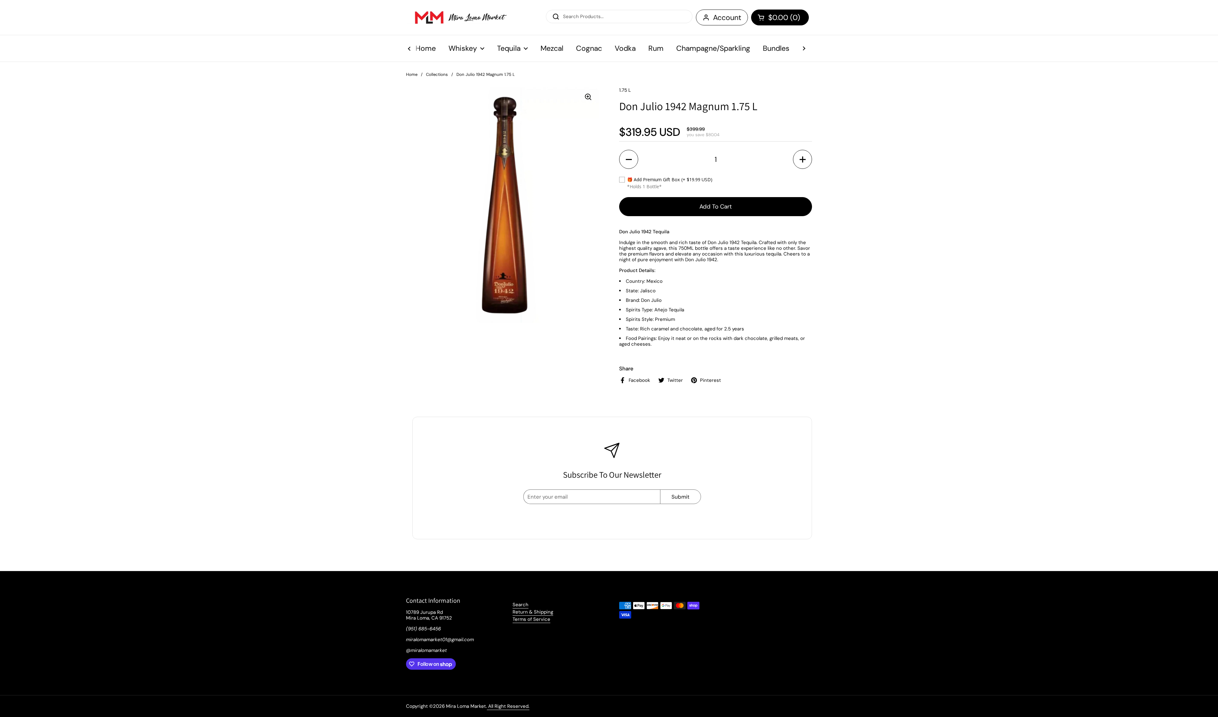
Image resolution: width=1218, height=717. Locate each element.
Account (727, 17)
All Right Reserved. (508, 706)
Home (411, 74)
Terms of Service (531, 619)
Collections (437, 74)
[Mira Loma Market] (457, 17)
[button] (780, 17)
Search (520, 604)
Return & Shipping (533, 612)
